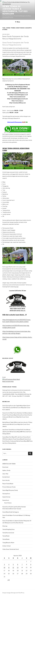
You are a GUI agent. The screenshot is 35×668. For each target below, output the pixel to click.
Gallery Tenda (6, 470)
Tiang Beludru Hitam (8, 542)
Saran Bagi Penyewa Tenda (10, 490)
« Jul (8, 580)
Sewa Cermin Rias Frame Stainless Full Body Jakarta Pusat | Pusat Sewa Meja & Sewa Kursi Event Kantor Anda (17, 415)
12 (13, 567)
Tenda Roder (6, 536)
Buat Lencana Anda (8, 381)
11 (8, 567)
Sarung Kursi (6, 493)
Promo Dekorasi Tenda (8, 487)
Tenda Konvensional (8, 532)
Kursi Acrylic (6, 480)
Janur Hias (5, 474)
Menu (18, 22)
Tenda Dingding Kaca (8, 529)
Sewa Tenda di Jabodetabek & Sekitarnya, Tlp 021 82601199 (15, 10)
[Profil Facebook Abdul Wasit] (11, 379)
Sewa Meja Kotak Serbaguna (10, 512)
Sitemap (4, 526)
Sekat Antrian (6, 497)
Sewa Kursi (5, 500)
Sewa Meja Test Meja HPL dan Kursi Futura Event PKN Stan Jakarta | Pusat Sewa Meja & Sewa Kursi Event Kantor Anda (16, 439)
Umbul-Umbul (6, 546)
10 (4, 567)
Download (5, 467)
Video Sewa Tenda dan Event (10, 549)
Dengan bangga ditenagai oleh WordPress (13, 592)
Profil (4, 377)
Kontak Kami (6, 477)
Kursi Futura (7, 503)
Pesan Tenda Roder (7, 483)
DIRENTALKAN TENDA (9, 464)
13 (17, 567)
